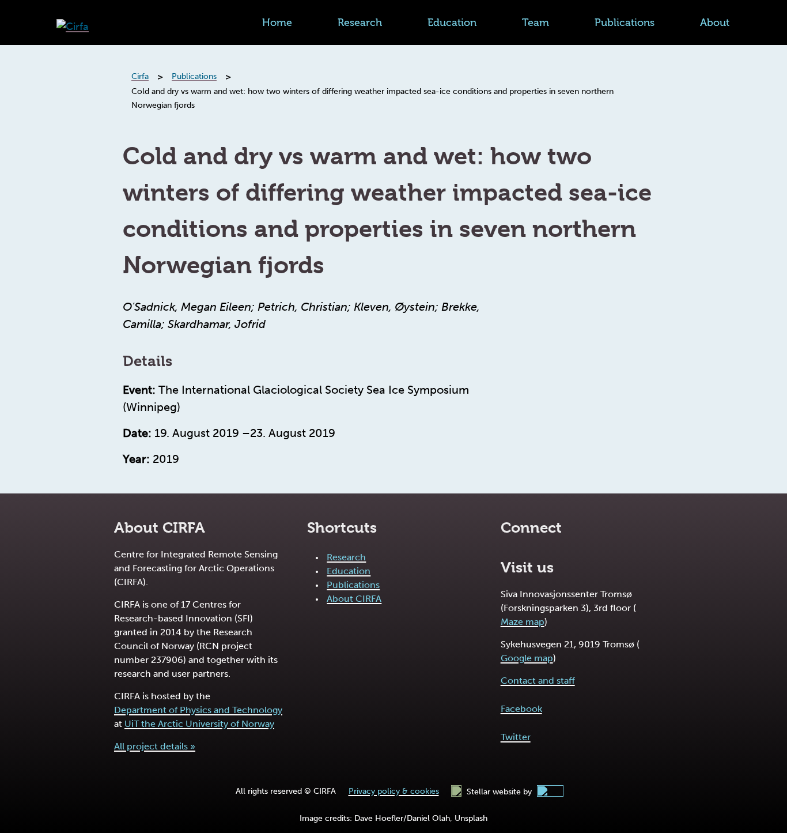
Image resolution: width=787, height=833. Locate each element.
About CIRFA (354, 598)
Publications (624, 22)
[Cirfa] (72, 27)
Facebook (521, 708)
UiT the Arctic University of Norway (199, 723)
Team (535, 22)
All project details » (154, 746)
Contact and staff (538, 680)
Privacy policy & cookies (394, 791)
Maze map (522, 621)
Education (451, 22)
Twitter (516, 737)
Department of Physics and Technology (198, 709)
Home (277, 22)
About (714, 22)
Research (360, 22)
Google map (527, 658)
